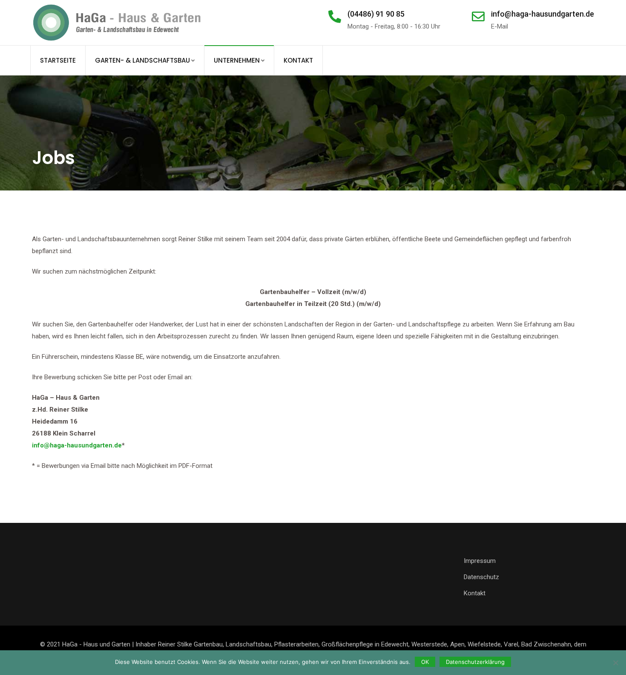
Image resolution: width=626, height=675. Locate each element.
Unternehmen (237, 60)
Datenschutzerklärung (475, 661)
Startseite (58, 60)
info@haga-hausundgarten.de (542, 13)
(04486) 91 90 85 (376, 13)
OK (425, 661)
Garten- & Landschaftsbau (142, 60)
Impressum (480, 561)
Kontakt (298, 60)
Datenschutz (481, 577)
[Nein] (615, 662)
